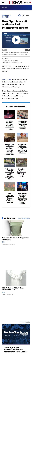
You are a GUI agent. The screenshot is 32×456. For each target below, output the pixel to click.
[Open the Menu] (3, 2)
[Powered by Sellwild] (27, 322)
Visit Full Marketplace (24, 218)
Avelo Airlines (6, 79)
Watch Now (27, 2)
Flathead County (6, 16)
